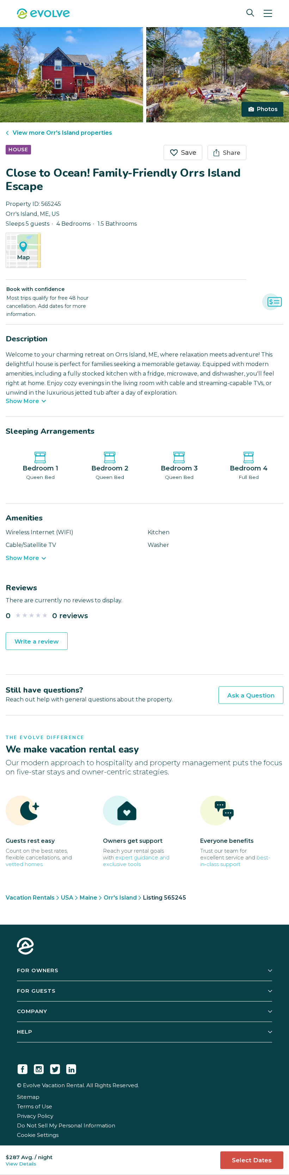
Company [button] (32, 1011)
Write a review (36, 641)
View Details (21, 1164)
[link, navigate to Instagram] (38, 1068)
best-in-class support (235, 860)
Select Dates (252, 1160)
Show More (22, 401)
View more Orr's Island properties (62, 132)
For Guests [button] (36, 990)
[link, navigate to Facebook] (22, 1068)
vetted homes (24, 864)
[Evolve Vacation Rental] (43, 14)
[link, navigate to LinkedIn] (71, 1068)
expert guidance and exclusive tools (136, 860)
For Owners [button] (38, 970)
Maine (88, 897)
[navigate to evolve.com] (25, 946)
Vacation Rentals (30, 897)
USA (67, 897)
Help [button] (24, 1031)
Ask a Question (251, 695)
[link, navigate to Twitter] (55, 1068)
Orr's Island (120, 897)
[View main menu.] (268, 13)
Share (231, 152)
